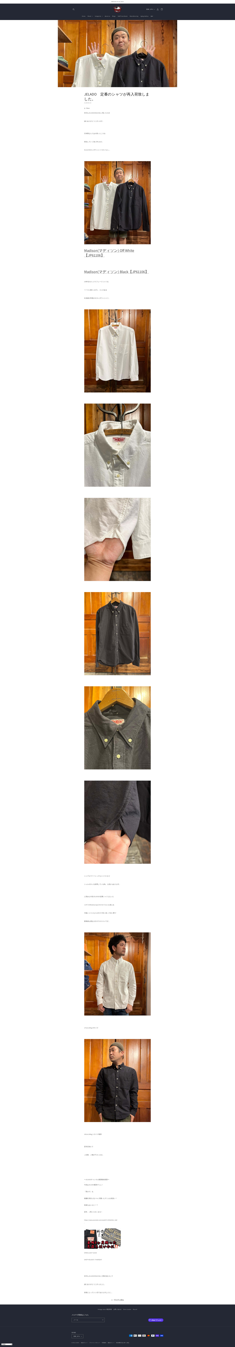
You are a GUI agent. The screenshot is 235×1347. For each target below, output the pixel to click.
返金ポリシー (84, 1342)
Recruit (135, 1309)
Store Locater (127, 1309)
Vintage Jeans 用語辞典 (105, 1309)
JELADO (77, 1342)
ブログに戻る (119, 1300)
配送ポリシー (111, 1342)
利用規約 (104, 1342)
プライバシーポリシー (94, 1342)
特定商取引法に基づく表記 (122, 1342)
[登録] (103, 1320)
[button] (74, 9)
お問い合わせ (117, 1309)
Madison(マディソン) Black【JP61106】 (116, 271)
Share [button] (88, 108)
